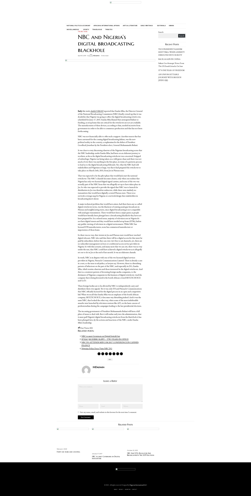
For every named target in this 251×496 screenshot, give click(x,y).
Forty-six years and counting (68, 452)
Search (160, 32)
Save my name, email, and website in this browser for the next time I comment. (108, 412)
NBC (110, 359)
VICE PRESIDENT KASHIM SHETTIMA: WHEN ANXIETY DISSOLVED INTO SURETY (171, 52)
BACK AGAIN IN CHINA (169, 59)
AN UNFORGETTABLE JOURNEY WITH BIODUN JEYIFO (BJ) (169, 77)
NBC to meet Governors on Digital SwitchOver (100, 336)
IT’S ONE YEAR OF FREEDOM (171, 70)
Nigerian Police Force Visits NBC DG (96, 348)
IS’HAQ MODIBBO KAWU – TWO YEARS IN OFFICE (105, 339)
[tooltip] (66, 12)
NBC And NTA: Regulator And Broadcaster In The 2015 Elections (140, 454)
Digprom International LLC (138, 485)
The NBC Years (82, 31)
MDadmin (96, 56)
